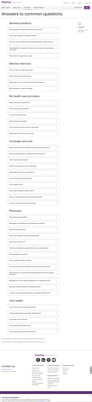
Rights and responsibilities (54, 378)
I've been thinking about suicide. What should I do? (22, 331)
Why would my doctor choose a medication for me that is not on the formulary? (30, 266)
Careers (64, 372)
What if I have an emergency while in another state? (22, 166)
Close (89, 395)
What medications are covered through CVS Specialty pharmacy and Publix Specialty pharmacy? (31, 273)
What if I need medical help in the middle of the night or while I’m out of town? (29, 147)
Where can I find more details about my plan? (21, 70)
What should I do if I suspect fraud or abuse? (20, 56)
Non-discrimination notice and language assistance (53, 380)
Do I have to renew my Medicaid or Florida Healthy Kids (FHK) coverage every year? (31, 42)
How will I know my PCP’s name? (18, 115)
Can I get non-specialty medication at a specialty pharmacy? (25, 286)
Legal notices (51, 383)
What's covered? (6, 7)
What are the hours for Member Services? (20, 76)
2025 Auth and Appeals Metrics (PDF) (37, 383)
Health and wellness (39, 7)
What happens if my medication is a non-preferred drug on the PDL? (27, 223)
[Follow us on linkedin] (43, 360)
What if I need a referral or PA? (17, 242)
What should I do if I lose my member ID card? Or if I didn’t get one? (26, 82)
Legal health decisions (53, 372)
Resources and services (37, 373)
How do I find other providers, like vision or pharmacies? (24, 127)
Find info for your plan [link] (7, 369)
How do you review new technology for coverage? (22, 203)
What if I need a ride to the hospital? (18, 160)
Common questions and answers (37, 380)
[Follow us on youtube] (54, 360)
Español (73, 3)
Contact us (80, 3)
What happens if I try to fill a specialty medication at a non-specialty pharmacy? (30, 280)
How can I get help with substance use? (19, 325)
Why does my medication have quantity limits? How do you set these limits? (29, 248)
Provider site (66, 3)
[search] (89, 2)
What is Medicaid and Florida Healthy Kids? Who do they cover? (26, 29)
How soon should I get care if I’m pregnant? (20, 178)
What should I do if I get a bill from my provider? (21, 133)
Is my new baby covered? (16, 184)
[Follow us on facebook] (38, 360)
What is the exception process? (17, 229)
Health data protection (53, 385)
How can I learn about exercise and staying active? (22, 307)
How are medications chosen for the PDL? (20, 260)
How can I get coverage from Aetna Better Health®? (23, 35)
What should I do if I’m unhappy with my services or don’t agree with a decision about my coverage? (31, 48)
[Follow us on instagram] (49, 360)
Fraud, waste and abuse (53, 368)
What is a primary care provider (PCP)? (19, 102)
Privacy (49, 387)
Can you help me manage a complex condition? (21, 190)
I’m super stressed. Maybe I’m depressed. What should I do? (25, 313)
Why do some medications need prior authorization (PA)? (24, 235)
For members (27, 7)
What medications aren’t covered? (18, 254)
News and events (36, 375)
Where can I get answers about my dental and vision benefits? (25, 197)
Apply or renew (17, 7)
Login (87, 7)
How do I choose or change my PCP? (19, 108)
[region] (46, 398)
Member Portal (35, 368)
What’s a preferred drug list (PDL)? (18, 217)
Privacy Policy (41, 400)
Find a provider (78, 7)
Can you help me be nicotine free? (18, 319)
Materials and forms (36, 372)
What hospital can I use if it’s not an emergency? (21, 172)
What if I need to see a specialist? (18, 121)
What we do (65, 368)
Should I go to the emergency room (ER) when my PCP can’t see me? (27, 153)
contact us (82, 30)
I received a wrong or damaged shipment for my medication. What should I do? (30, 293)
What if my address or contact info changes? (20, 88)
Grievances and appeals (53, 370)
